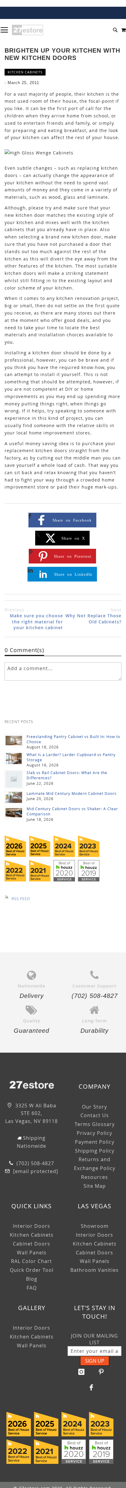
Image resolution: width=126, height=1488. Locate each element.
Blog (31, 1279)
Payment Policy (94, 1142)
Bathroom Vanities (94, 1270)
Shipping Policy (94, 1150)
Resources (94, 1177)
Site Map (94, 1186)
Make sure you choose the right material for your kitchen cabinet (34, 619)
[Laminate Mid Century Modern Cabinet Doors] (14, 797)
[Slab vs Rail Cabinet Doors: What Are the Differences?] (14, 779)
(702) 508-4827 (34, 1163)
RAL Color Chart (31, 1261)
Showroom (95, 1226)
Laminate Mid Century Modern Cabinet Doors (72, 793)
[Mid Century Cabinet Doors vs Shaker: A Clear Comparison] (14, 812)
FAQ (32, 1287)
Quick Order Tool (32, 1270)
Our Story (94, 1106)
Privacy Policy (94, 1133)
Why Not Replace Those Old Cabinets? (93, 616)
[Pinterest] (101, 1372)
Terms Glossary (95, 1124)
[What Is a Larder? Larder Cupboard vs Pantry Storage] (14, 758)
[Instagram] (82, 1372)
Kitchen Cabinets (25, 72)
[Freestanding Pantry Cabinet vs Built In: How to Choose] (14, 740)
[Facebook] (91, 1387)
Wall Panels (31, 1252)
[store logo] (27, 30)
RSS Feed (21, 898)
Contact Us (94, 1115)
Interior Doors (31, 1226)
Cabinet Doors (31, 1243)
